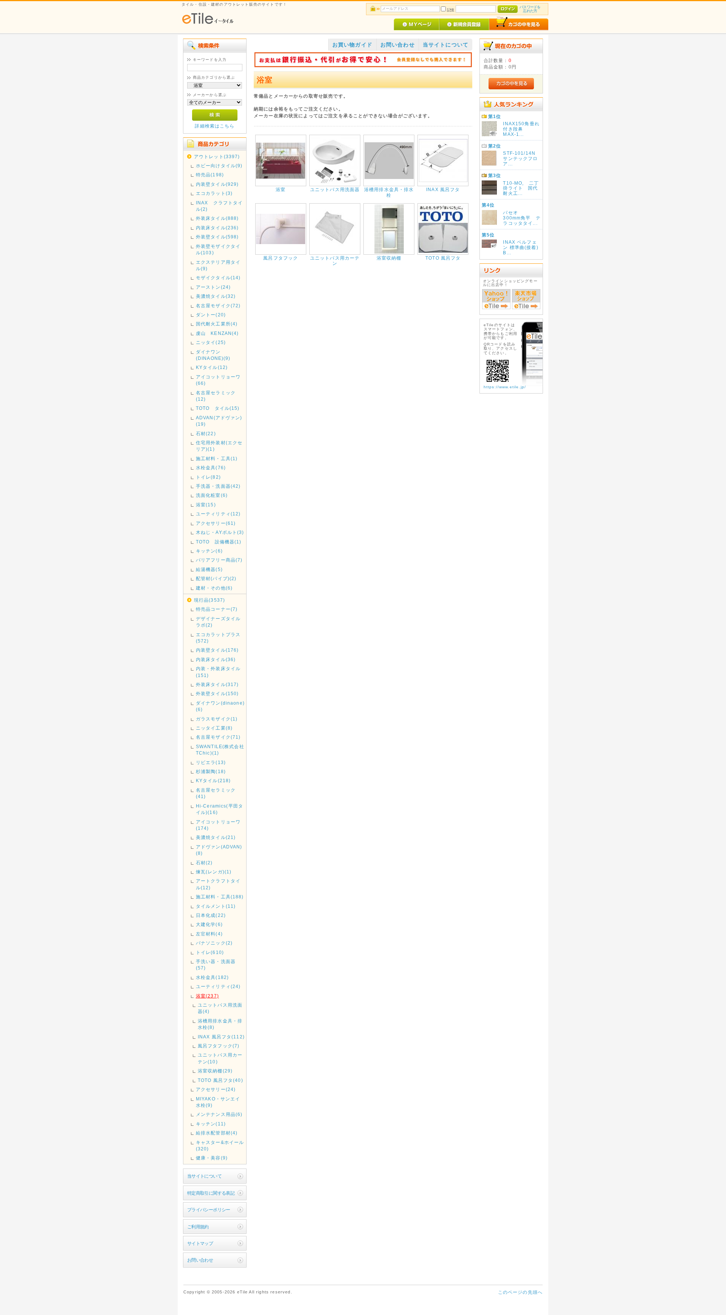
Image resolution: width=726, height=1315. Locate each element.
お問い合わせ (200, 1259)
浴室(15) (206, 504)
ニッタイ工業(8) (214, 727)
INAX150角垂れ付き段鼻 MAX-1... (521, 129)
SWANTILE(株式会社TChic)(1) (220, 749)
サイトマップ (200, 1243)
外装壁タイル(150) (217, 693)
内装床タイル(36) (216, 659)
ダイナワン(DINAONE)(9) (213, 355)
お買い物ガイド (352, 45)
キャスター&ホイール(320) (220, 1145)
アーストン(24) (213, 287)
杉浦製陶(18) (211, 771)
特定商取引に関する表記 (211, 1193)
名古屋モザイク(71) (218, 737)
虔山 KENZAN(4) (217, 333)
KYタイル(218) (213, 780)
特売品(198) (210, 174)
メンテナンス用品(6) (219, 1114)
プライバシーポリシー (208, 1209)
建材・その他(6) (214, 587)
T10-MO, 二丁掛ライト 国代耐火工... (521, 188)
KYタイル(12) (212, 367)
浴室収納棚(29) (215, 1070)
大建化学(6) (209, 924)
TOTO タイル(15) (218, 408)
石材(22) (206, 433)
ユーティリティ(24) (218, 986)
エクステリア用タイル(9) (218, 265)
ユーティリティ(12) (218, 513)
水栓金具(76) (211, 467)
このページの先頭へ (520, 1292)
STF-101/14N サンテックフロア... (521, 158)
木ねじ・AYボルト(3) (220, 532)
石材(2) (204, 862)
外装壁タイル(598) (217, 236)
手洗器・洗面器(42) (218, 486)
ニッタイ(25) (211, 342)
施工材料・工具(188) (220, 896)
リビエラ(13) (211, 762)
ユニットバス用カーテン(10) (220, 1058)
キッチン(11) (211, 1123)
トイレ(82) (208, 477)
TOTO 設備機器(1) (219, 541)
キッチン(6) (209, 550)
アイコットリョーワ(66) (218, 380)
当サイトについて (204, 1175)
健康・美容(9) (212, 1157)
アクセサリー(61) (216, 523)
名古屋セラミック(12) (216, 396)
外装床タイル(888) (217, 218)
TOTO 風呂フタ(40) (220, 1080)
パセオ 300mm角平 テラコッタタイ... (521, 218)
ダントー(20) (211, 314)
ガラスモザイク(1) (217, 718)
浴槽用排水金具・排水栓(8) (220, 1024)
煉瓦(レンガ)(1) (214, 871)
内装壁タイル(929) (217, 184)
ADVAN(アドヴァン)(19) (219, 420)
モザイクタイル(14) (218, 277)
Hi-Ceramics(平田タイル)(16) (219, 809)
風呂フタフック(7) (219, 1045)
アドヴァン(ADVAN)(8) (219, 850)
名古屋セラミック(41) (216, 793)
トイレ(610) (210, 952)
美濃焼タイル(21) (216, 837)
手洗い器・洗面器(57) (216, 964)
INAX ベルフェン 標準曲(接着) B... (520, 247)
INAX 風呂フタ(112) (221, 1036)
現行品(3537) (209, 600)
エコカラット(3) (214, 193)
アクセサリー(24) (216, 1089)
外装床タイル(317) (217, 684)
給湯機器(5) (209, 569)
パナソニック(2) (214, 942)
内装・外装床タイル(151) (218, 671)
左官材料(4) (209, 933)
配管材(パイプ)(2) (216, 578)
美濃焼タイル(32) (216, 296)
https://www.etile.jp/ (505, 387)
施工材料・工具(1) (217, 458)
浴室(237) (207, 995)
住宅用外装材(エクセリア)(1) (219, 445)
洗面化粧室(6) (212, 495)
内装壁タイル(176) (217, 649)
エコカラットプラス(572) (218, 637)
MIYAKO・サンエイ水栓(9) (218, 1102)
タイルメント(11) (216, 906)
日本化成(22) (211, 915)
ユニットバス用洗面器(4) (220, 1008)
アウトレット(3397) (217, 156)
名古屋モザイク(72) (218, 305)
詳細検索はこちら (214, 125)
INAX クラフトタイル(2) (219, 206)
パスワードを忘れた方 (530, 9)
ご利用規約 (198, 1226)
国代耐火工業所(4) (217, 323)
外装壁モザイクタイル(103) (218, 249)
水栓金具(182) (212, 977)
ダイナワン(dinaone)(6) (220, 706)
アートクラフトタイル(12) (218, 884)
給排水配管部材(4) (217, 1132)
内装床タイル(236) (217, 227)
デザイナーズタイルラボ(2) (218, 621)
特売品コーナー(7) (217, 609)
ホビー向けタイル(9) (219, 165)
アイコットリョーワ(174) (218, 825)
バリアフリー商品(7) (219, 559)
